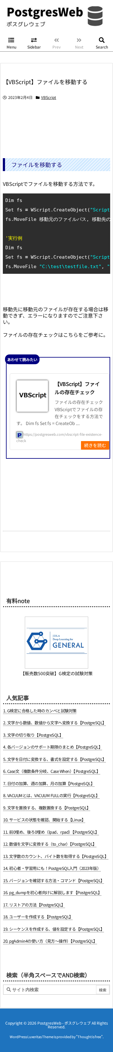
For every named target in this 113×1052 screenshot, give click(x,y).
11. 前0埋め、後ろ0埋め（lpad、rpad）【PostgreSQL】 (51, 832)
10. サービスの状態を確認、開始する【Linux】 (44, 820)
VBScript (48, 97)
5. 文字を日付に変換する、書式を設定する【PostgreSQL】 (54, 759)
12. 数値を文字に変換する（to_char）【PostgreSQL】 (50, 844)
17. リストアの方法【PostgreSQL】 (34, 905)
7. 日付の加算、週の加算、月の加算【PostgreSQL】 (48, 783)
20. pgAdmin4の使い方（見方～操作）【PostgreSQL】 (50, 941)
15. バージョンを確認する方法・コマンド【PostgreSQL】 (54, 880)
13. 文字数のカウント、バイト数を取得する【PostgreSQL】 (55, 856)
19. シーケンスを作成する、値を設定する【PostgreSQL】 (54, 929)
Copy (102, 200)
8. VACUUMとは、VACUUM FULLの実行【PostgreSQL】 (51, 795)
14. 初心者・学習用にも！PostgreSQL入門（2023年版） (52, 868)
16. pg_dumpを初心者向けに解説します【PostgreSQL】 (52, 892)
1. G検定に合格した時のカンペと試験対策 (40, 711)
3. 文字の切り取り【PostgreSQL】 (33, 735)
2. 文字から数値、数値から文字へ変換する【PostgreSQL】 (54, 723)
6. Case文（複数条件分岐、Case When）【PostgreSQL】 (51, 771)
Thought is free (89, 1036)
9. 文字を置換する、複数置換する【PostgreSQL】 (47, 808)
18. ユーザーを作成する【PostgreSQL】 (38, 917)
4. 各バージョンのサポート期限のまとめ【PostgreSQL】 (52, 747)
